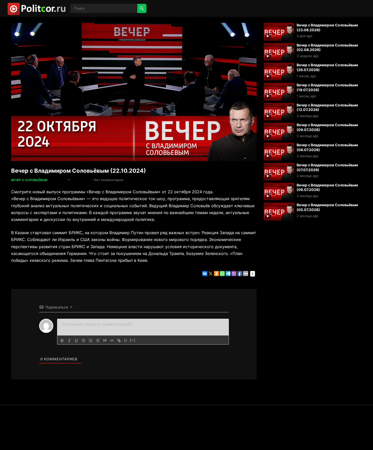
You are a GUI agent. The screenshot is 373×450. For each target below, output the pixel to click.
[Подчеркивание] (76, 341)
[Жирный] (62, 341)
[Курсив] (69, 341)
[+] (132, 340)
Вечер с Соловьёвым (29, 180)
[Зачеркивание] (83, 341)
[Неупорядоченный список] (97, 341)
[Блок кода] (111, 341)
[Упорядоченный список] (90, 341)
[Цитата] (104, 341)
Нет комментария (108, 180)
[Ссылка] (119, 341)
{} (125, 340)
